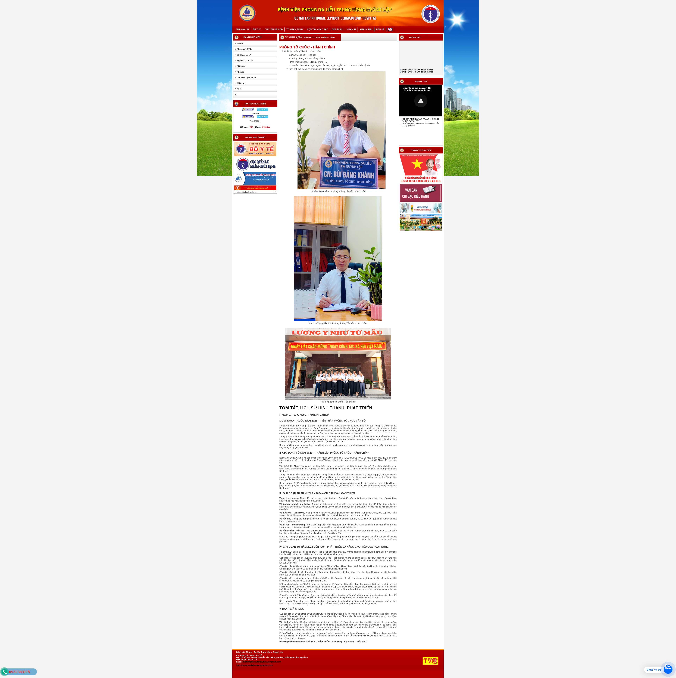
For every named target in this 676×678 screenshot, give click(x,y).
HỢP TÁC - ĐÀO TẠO (317, 29)
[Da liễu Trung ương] (255, 184)
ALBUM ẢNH (366, 29)
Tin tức (238, 43)
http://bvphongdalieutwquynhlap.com (254, 665)
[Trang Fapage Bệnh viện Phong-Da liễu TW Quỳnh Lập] (421, 230)
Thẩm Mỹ (239, 83)
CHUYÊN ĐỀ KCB (274, 29)
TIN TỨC (257, 29)
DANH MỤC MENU (252, 37)
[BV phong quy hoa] (255, 190)
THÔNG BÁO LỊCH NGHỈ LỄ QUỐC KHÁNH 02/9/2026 (420, 62)
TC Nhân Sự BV (242, 55)
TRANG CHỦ (242, 29)
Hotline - (255, 113)
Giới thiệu (239, 66)
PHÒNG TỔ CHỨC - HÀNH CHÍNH (319, 37)
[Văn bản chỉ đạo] (421, 202)
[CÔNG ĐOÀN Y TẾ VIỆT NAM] (421, 213)
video (237, 89)
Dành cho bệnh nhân (244, 77)
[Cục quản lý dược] (255, 171)
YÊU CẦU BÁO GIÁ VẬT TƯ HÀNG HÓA (419, 66)
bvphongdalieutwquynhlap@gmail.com (262, 662)
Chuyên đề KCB (242, 49)
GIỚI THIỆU (337, 29)
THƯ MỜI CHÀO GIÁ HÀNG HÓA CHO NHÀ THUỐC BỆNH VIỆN (420, 70)
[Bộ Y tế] (255, 156)
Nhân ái (238, 72)
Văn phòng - (255, 121)
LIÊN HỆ (380, 29)
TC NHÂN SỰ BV (294, 29)
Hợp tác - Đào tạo (243, 60)
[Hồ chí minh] (421, 182)
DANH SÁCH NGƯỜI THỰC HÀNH (417, 55)
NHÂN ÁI (351, 29)
